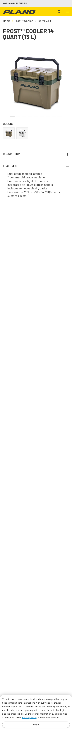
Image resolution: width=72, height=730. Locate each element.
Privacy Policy (29, 717)
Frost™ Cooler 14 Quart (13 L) (33, 21)
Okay (36, 724)
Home (7, 21)
